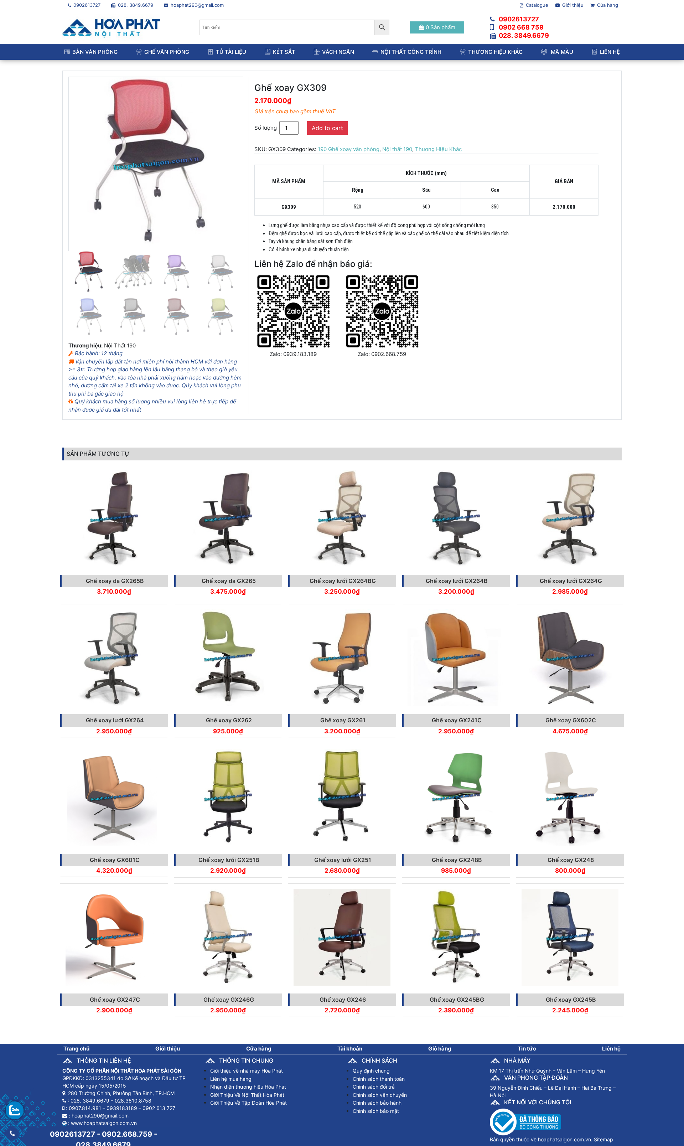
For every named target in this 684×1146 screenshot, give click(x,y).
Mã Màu (561, 51)
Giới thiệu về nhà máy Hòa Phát (246, 1071)
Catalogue (536, 5)
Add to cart (327, 127)
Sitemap (603, 1139)
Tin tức (527, 1048)
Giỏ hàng (439, 1048)
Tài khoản (349, 1048)
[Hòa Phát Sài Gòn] (111, 27)
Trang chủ (76, 1048)
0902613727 (86, 5)
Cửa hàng (607, 5)
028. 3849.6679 (134, 5)
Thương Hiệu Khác (495, 51)
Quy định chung (371, 1071)
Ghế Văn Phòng (166, 51)
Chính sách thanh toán (379, 1079)
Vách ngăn (338, 51)
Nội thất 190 (397, 149)
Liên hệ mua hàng (231, 1079)
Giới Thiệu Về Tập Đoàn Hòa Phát (248, 1103)
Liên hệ (610, 51)
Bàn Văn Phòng (95, 51)
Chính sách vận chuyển (380, 1095)
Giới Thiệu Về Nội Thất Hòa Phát (247, 1095)
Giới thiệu (572, 5)
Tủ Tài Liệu (231, 51)
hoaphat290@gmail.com (196, 5)
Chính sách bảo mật (376, 1111)
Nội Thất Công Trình (410, 51)
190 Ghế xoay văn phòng (348, 149)
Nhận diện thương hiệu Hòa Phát (248, 1087)
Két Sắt (284, 51)
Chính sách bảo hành (377, 1103)
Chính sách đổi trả (374, 1087)
